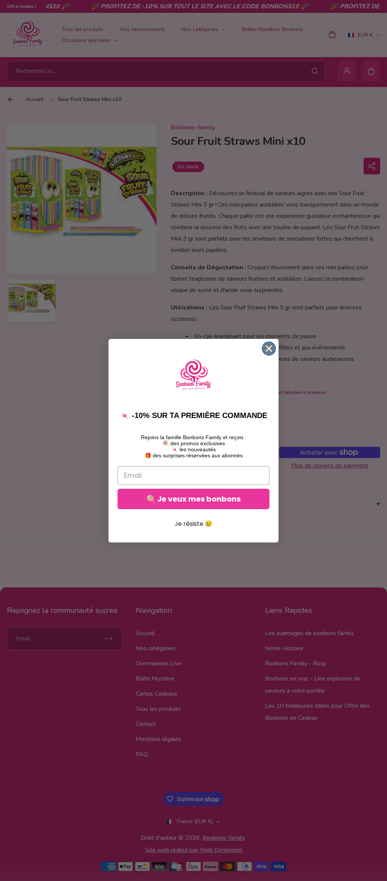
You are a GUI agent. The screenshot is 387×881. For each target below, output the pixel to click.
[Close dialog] (269, 348)
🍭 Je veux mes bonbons (193, 499)
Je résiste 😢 (193, 523)
